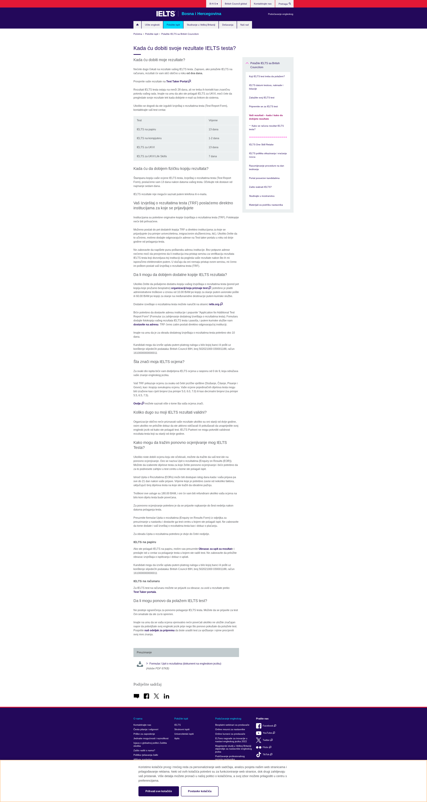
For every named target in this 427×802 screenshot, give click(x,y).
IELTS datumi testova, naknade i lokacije (266, 87)
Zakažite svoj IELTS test (261, 97)
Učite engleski (152, 24)
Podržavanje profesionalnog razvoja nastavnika (230, 758)
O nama (137, 718)
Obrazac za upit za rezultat (215, 548)
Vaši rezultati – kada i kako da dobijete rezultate (266, 117)
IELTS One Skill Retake (261, 144)
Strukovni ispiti (181, 729)
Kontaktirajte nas (263, 3)
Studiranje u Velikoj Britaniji (201, 24)
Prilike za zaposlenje (144, 734)
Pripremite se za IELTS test (263, 106)
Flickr (266, 747)
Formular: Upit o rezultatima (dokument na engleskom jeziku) (185, 663)
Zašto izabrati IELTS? (260, 187)
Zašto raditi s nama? (144, 750)
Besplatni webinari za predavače (232, 725)
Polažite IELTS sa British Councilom (265, 65)
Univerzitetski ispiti (184, 734)
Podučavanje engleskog (280, 14)
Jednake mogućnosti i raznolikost (150, 738)
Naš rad (244, 24)
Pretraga (291, 4)
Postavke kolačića (199, 791)
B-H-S (213, 3)
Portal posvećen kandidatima (264, 178)
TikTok (266, 754)
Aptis (176, 738)
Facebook (268, 725)
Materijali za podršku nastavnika (266, 204)
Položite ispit (173, 24)
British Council (143, 14)
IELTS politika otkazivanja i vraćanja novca (268, 155)
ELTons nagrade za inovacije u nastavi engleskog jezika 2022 (231, 740)
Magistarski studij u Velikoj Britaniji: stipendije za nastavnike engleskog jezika (233, 749)
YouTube (268, 733)
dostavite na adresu (145, 324)
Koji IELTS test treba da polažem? (267, 76)
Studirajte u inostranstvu (262, 196)
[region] (213, 781)
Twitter (266, 740)
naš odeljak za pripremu (159, 630)
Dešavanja (227, 24)
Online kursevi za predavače (230, 734)
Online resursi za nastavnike (230, 729)
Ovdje (137, 403)
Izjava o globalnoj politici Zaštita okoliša (150, 744)
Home (137, 25)
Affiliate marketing (142, 759)
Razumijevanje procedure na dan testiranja (266, 167)
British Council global (236, 3)
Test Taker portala (144, 592)
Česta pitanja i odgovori (145, 729)
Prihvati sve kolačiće (158, 791)
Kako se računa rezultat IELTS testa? (266, 127)
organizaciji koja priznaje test (189, 288)
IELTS (177, 725)
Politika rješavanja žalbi (145, 755)
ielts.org (214, 304)
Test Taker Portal (176, 81)
